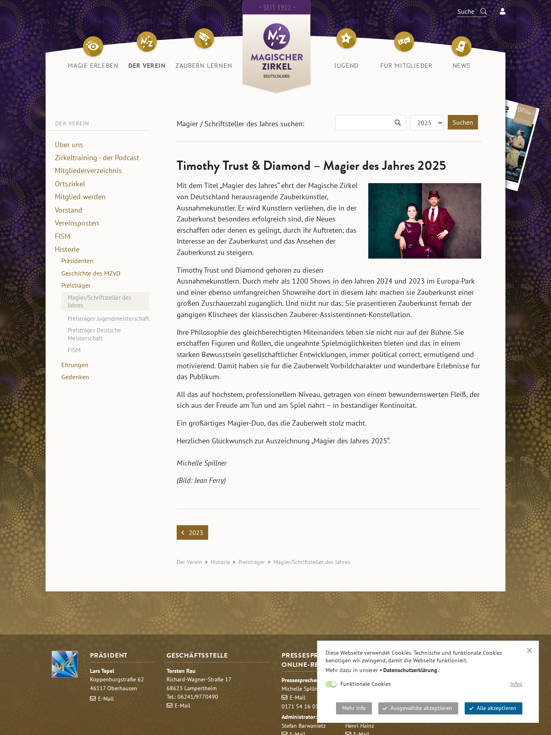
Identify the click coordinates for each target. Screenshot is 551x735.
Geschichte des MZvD (90, 273)
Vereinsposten (77, 223)
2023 (195, 532)
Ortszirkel (70, 184)
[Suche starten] (480, 11)
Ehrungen (74, 365)
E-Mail (106, 698)
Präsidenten (77, 261)
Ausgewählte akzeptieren (421, 708)
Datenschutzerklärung (410, 670)
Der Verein (189, 562)
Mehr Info (354, 708)
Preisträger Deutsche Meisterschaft (94, 334)
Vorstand (68, 210)
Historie (67, 249)
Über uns (69, 144)
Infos (516, 683)
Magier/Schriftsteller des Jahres (99, 301)
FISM (62, 236)
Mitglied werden (80, 196)
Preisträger (75, 285)
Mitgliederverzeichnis (88, 170)
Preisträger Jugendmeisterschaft (108, 318)
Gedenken (75, 377)
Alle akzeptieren (496, 708)
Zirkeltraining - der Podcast (97, 157)
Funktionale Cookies (365, 683)
